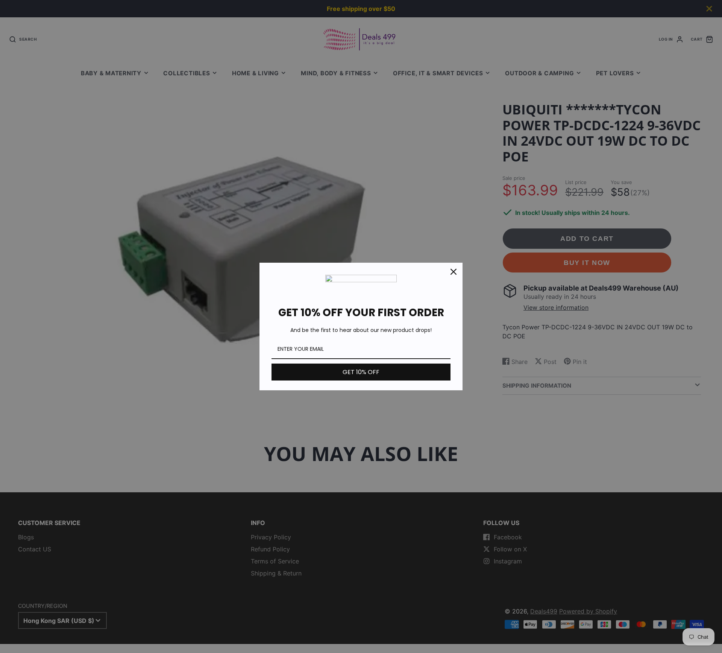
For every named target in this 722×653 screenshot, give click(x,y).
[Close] (453, 272)
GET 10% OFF (361, 372)
